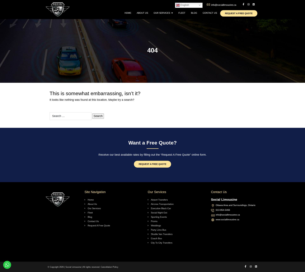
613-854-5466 (223, 210)
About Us (142, 13)
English (184, 5)
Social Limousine (73, 267)
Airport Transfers (159, 199)
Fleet (181, 13)
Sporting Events (159, 217)
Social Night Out (159, 212)
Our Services (162, 13)
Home (128, 13)
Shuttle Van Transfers (162, 234)
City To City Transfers (161, 242)
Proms (154, 221)
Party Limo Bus (158, 230)
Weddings (156, 225)
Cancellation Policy (109, 267)
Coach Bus (156, 238)
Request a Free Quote (152, 164)
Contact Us (210, 13)
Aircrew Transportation (162, 204)
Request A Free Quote (239, 13)
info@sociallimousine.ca (223, 5)
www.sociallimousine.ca (227, 219)
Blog (194, 13)
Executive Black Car (161, 208)
